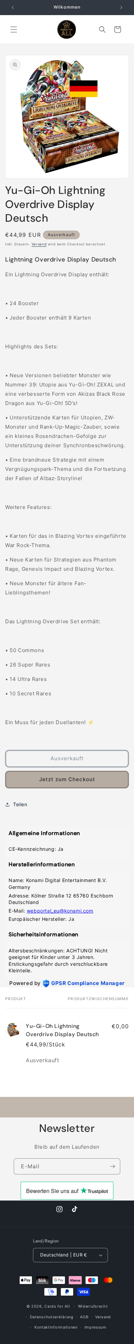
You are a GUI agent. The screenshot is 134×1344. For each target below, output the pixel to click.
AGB (84, 1316)
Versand (39, 244)
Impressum (96, 1327)
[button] (13, 29)
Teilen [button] (20, 804)
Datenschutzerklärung (52, 1316)
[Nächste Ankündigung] (121, 7)
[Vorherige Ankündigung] (12, 7)
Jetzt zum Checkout (67, 779)
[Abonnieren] (112, 1166)
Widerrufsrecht (93, 1306)
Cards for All (57, 1306)
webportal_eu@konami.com (60, 911)
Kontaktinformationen (56, 1327)
